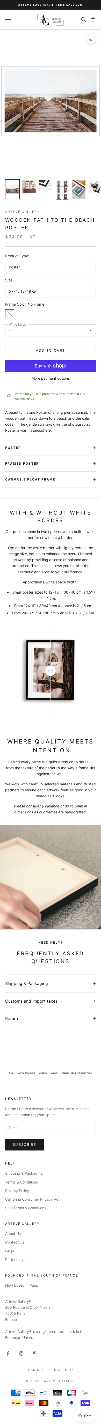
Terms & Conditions (21, 1182)
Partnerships (15, 1259)
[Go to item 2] (29, 186)
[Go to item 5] (78, 189)
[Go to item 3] (45, 186)
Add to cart (50, 350)
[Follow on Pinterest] (34, 1353)
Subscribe (24, 1144)
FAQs (9, 1251)
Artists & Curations (26, 1073)
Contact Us (14, 1242)
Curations (43, 1073)
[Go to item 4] (62, 190)
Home (12, 1073)
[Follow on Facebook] (7, 1353)
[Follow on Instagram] (21, 1353)
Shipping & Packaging (24, 1173)
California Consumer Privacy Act (32, 1199)
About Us (13, 1233)
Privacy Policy (17, 1190)
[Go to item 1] (12, 189)
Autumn (54, 1073)
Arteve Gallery (22, 212)
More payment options (51, 378)
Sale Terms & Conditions (25, 1208)
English (60, 1370)
